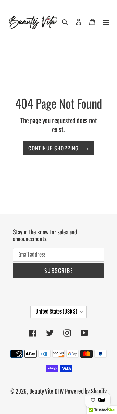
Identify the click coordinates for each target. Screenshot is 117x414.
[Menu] (106, 22)
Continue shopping (53, 148)
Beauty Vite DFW (46, 391)
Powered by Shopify (86, 391)
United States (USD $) (56, 311)
